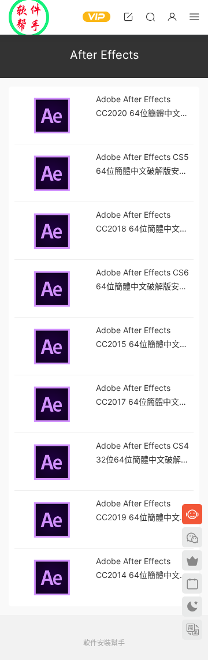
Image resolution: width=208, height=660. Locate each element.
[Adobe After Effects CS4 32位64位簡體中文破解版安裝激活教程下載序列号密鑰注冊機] (52, 462)
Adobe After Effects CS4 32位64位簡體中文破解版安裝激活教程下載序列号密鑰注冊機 (144, 454)
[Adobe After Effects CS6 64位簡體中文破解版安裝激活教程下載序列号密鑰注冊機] (52, 289)
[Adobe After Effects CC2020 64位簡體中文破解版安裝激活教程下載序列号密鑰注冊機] (52, 115)
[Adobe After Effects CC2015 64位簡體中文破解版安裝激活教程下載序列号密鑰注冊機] (52, 346)
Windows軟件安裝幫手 (29, 17)
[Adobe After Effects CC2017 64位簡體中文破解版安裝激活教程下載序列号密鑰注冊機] (52, 404)
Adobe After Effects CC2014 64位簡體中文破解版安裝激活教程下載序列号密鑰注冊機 (144, 569)
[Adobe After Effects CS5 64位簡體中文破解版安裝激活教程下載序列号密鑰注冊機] (52, 173)
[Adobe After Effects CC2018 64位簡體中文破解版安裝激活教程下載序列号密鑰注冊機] (52, 231)
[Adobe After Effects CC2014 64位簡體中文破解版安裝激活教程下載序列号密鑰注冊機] (52, 577)
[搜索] (150, 16)
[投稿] (128, 16)
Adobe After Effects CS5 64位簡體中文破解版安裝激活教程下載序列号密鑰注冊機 (144, 165)
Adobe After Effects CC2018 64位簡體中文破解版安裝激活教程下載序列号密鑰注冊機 (144, 223)
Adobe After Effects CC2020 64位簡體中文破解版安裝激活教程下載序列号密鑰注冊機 (144, 107)
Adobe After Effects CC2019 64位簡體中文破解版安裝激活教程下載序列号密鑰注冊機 (144, 511)
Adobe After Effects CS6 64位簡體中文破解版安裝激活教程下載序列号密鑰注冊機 (144, 280)
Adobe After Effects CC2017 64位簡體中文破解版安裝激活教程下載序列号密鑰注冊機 (144, 396)
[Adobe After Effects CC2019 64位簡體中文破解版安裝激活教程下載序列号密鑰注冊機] (52, 520)
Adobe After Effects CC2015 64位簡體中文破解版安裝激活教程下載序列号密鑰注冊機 (144, 338)
